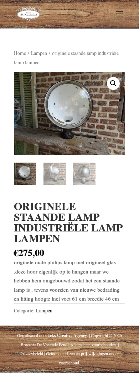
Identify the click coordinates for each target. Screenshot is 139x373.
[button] (113, 83)
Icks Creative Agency (67, 335)
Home (20, 53)
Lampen (39, 53)
